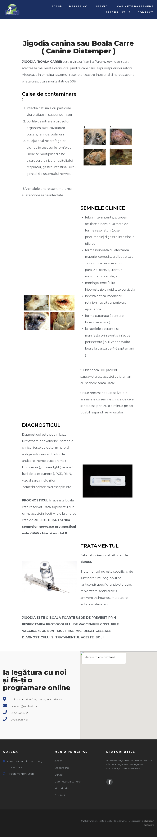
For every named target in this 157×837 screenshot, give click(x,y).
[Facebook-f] (109, 782)
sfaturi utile (120, 752)
